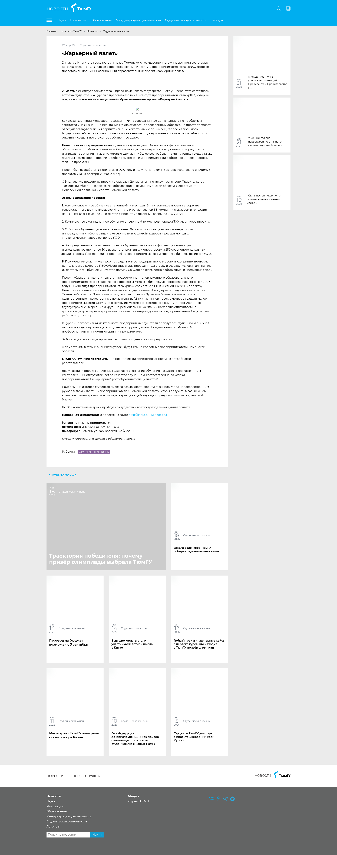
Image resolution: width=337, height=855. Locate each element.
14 (52, 628)
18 (52, 491)
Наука (61, 20)
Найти (97, 834)
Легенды (216, 20)
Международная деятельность (138, 20)
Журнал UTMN (138, 801)
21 (239, 83)
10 (114, 721)
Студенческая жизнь (93, 45)
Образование (101, 20)
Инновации (78, 20)
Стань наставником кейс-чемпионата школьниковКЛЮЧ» (264, 199)
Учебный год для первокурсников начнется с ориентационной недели (265, 141)
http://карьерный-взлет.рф (148, 415)
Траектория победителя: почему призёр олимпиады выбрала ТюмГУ (100, 559)
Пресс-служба (86, 776)
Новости (57, 8)
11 (52, 721)
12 (176, 628)
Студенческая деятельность (185, 20)
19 (239, 200)
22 (63, 45)
